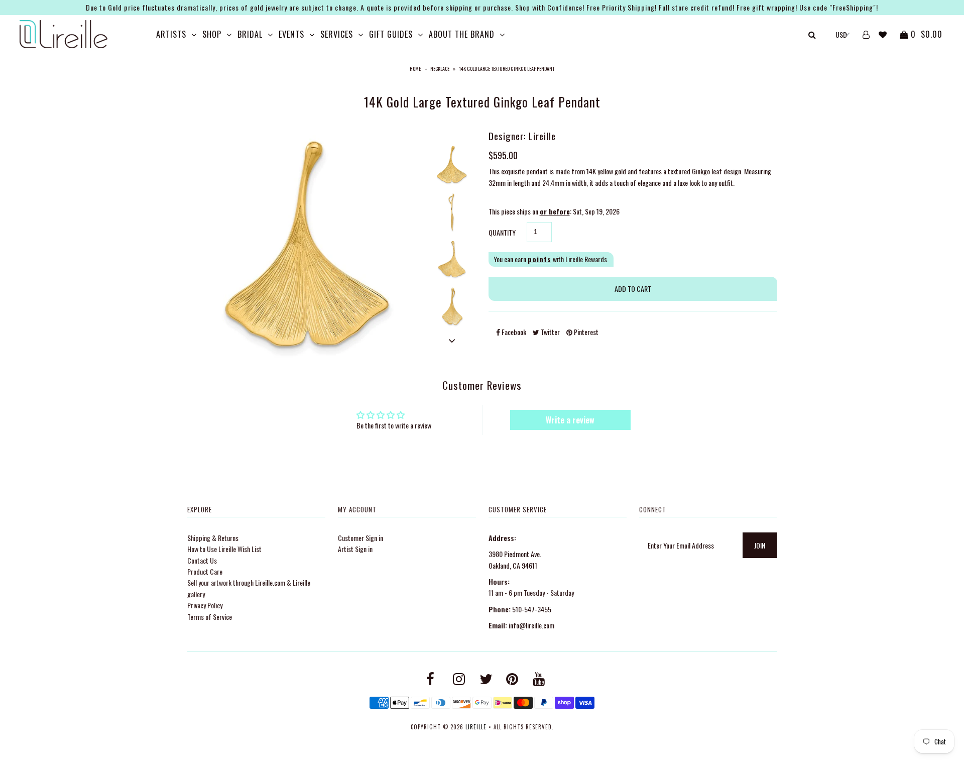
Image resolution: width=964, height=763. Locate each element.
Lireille (476, 727)
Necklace (439, 68)
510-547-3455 (531, 609)
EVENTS (291, 34)
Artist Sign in (355, 548)
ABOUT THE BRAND (462, 34)
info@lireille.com (531, 625)
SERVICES (336, 34)
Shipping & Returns (212, 537)
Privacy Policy (204, 605)
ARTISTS (171, 34)
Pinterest (585, 331)
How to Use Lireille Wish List (224, 548)
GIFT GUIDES (391, 34)
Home (415, 68)
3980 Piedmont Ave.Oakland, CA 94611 (515, 559)
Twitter (549, 331)
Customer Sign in (360, 537)
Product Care (204, 571)
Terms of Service (209, 616)
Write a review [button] (570, 420)
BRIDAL (250, 34)
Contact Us (202, 560)
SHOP (211, 34)
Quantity (502, 232)
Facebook (513, 331)
